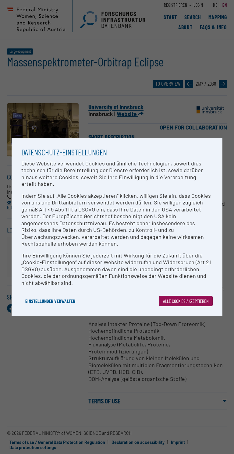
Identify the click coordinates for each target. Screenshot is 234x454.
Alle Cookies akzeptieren (186, 301)
